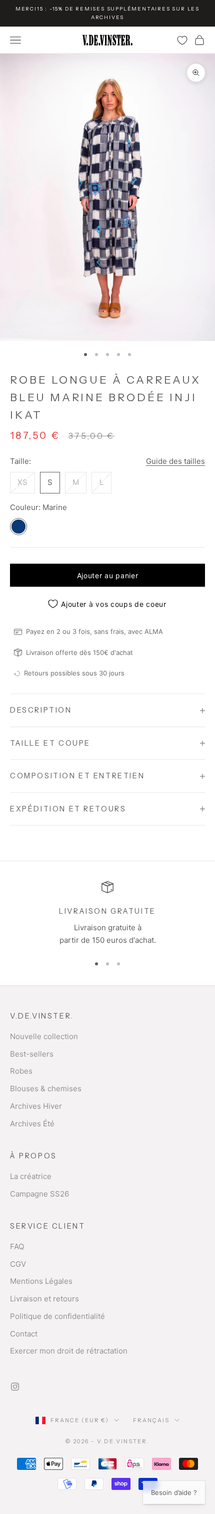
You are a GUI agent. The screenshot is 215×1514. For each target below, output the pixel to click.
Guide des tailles (175, 461)
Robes (21, 1071)
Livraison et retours (44, 1298)
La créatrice (31, 1176)
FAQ (17, 1246)
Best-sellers (32, 1054)
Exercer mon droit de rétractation (69, 1351)
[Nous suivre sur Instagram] (15, 1387)
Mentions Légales (41, 1281)
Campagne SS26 (39, 1194)
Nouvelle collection (44, 1036)
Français (151, 1420)
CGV (18, 1264)
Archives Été (32, 1123)
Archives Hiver (36, 1106)
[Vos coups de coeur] (182, 40)
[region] (107, 913)
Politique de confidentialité (57, 1316)
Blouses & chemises (46, 1088)
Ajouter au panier (107, 575)
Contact (24, 1333)
